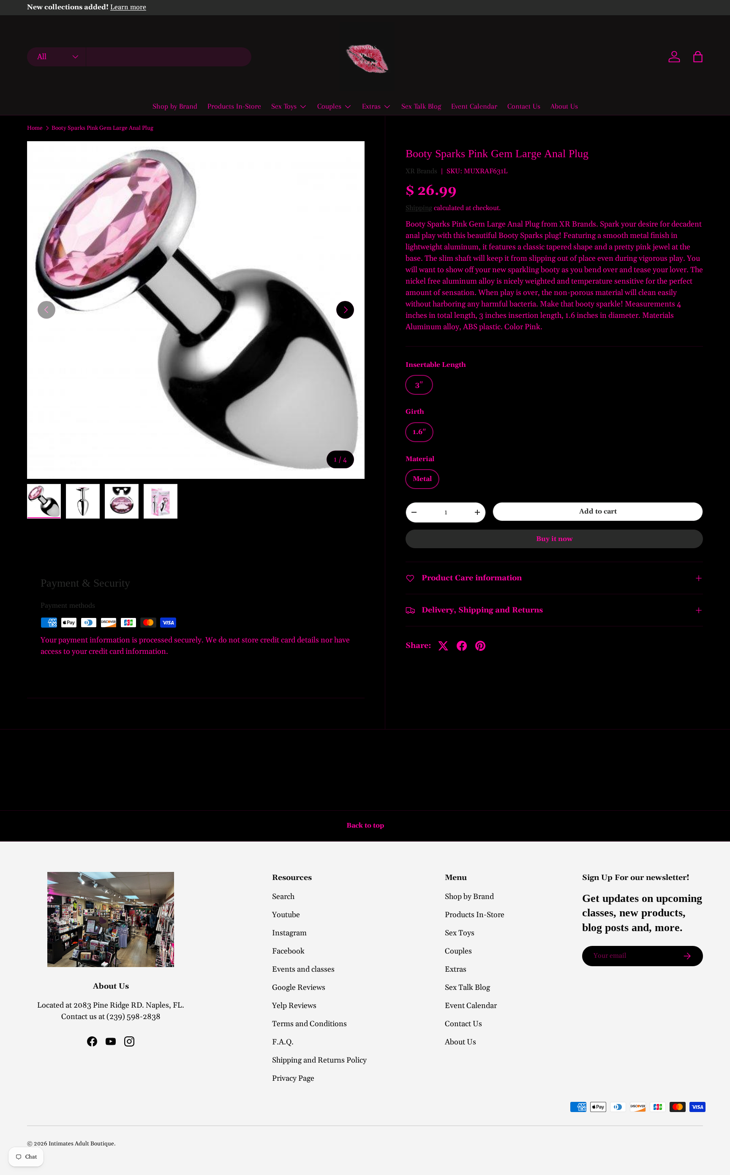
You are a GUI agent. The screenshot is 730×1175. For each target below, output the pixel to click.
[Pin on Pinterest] (480, 646)
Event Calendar (474, 106)
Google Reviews (298, 987)
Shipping (419, 207)
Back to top (365, 825)
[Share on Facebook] (461, 646)
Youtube (286, 915)
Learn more (128, 7)
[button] (698, 56)
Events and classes (303, 969)
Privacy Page (293, 1078)
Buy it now (554, 539)
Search (283, 897)
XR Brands (421, 171)
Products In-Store (234, 106)
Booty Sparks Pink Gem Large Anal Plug (102, 128)
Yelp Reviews (294, 1006)
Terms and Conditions (309, 1024)
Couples (329, 106)
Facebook (288, 951)
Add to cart (598, 511)
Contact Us (523, 106)
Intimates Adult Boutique (81, 1144)
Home (35, 128)
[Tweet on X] (443, 646)
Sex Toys (284, 106)
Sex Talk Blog (421, 106)
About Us (564, 106)
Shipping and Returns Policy (319, 1060)
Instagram (289, 933)
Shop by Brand (175, 106)
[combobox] (139, 56)
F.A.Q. (283, 1042)
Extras (371, 106)
